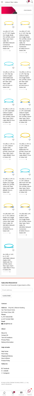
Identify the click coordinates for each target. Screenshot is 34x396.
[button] (29, 391)
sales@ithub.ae (7, 323)
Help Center (4, 351)
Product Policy (5, 360)
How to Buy (4, 353)
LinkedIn (5, 371)
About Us (4, 333)
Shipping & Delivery (7, 356)
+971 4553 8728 (7, 317)
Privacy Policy (5, 340)
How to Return (5, 358)
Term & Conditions (6, 337)
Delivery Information (7, 342)
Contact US (4, 335)
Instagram (6, 373)
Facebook (6, 368)
